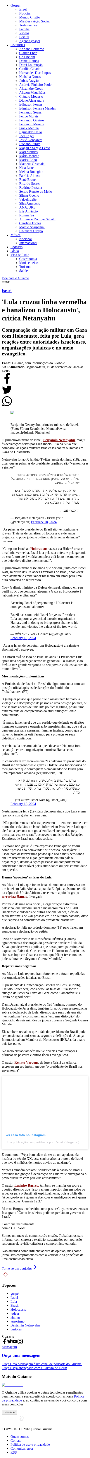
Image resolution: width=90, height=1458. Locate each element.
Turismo (25, 267)
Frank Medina (29, 128)
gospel (14, 1293)
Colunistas (17, 45)
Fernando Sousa (30, 112)
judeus (14, 1313)
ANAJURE (27, 207)
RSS (13, 1452)
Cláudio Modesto (31, 96)
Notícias (25, 13)
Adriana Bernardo (31, 49)
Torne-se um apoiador (17, 1268)
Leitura (24, 37)
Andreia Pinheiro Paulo (35, 84)
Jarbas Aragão (29, 80)
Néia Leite (26, 168)
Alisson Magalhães (32, 92)
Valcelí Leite (27, 199)
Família (24, 29)
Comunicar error (21, 1448)
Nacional (25, 239)
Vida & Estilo (19, 255)
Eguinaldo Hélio (30, 132)
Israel (23, 9)
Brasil (14, 1305)
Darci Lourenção (31, 65)
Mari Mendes (28, 152)
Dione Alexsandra (31, 100)
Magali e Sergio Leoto (34, 148)
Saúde (23, 271)
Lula (13, 1301)
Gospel (15, 5)
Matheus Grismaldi (32, 164)
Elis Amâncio (28, 211)
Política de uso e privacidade (30, 1444)
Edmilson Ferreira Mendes (37, 108)
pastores (16, 1329)
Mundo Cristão (29, 17)
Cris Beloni (27, 57)
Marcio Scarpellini (32, 227)
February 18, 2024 (44, 522)
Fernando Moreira (31, 124)
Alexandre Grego (31, 88)
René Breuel (27, 179)
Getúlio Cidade (29, 69)
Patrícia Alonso (29, 175)
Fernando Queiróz (31, 120)
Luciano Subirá (29, 144)
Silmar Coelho (29, 195)
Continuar (9, 1412)
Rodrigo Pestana (30, 187)
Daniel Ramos (29, 61)
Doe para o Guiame (15, 278)
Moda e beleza (29, 263)
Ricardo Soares (29, 183)
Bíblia (14, 251)
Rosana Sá (26, 215)
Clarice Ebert (28, 53)
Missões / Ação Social (34, 21)
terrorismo (17, 1321)
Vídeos (24, 33)
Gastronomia (28, 259)
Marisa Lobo (28, 160)
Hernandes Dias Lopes (35, 73)
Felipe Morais (28, 116)
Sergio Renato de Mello (35, 191)
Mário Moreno (29, 156)
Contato (15, 1440)
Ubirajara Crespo (31, 231)
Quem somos (19, 1436)
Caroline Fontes (30, 223)
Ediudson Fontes (30, 104)
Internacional (28, 243)
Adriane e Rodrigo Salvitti (37, 219)
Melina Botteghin (31, 172)
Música (15, 235)
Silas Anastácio (29, 203)
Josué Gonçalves (30, 140)
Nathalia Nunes (30, 77)
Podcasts (16, 247)
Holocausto (18, 1309)
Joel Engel (26, 136)
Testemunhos (28, 25)
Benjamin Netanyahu (25, 1325)
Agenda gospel (29, 41)
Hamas (15, 1317)
